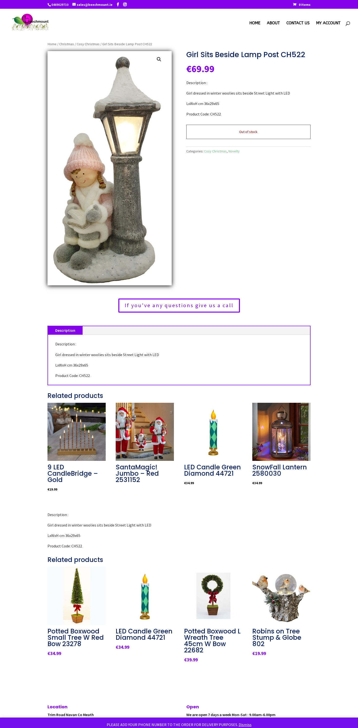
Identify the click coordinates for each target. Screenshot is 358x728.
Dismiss (245, 724)
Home (254, 23)
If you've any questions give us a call (179, 305)
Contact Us (298, 23)
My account (328, 23)
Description (65, 330)
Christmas (66, 44)
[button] (159, 59)
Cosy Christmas (88, 44)
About (273, 23)
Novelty (234, 151)
